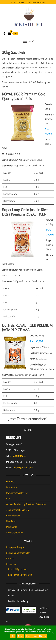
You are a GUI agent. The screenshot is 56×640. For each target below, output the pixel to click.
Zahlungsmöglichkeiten (17, 509)
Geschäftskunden (14, 532)
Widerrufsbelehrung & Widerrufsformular (26, 504)
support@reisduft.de (38, 2)
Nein (20, 636)
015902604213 (19, 2)
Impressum (11, 487)
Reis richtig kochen (17, 569)
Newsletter (11, 521)
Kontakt (10, 481)
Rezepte (10, 558)
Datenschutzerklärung (16, 492)
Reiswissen (11, 564)
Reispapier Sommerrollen (18, 552)
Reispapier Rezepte (15, 547)
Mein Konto (11, 526)
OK (13, 636)
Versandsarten (13, 515)
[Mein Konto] (4, 33)
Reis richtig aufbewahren (20, 574)
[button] (31, 40)
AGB (8, 498)
